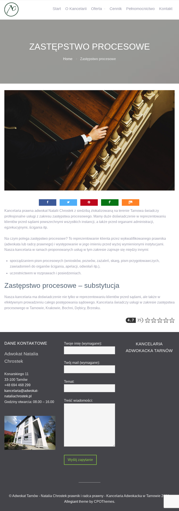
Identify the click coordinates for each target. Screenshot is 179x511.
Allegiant (71, 501)
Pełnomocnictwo (140, 9)
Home (67, 59)
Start (57, 9)
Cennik (116, 9)
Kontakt (165, 9)
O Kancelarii (76, 9)
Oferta (96, 9)
